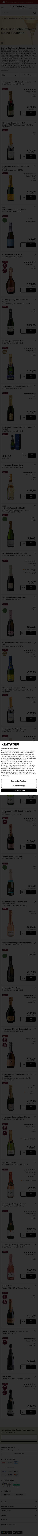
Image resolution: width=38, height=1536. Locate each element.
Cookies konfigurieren (19, 781)
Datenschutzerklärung (8, 772)
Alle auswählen (19, 790)
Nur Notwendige (19, 786)
